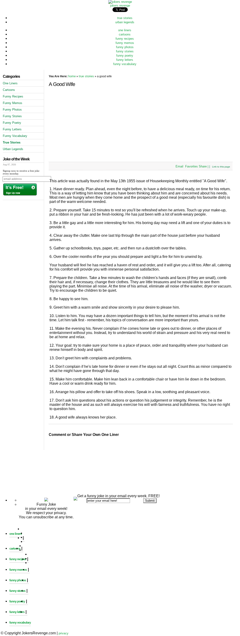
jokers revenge (120, 5)
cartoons (125, 34)
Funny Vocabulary (15, 136)
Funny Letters (12, 129)
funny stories (125, 51)
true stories (124, 18)
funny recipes (125, 38)
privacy (63, 633)
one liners (124, 30)
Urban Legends (13, 149)
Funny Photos (12, 109)
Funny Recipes (13, 96)
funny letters (124, 60)
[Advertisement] (120, 454)
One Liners (10, 83)
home (72, 76)
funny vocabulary (124, 64)
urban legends (124, 22)
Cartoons (9, 90)
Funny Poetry (12, 122)
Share (203, 166)
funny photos (125, 47)
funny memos (125, 43)
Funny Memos (12, 103)
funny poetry (124, 55)
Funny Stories (12, 116)
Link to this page (221, 166)
